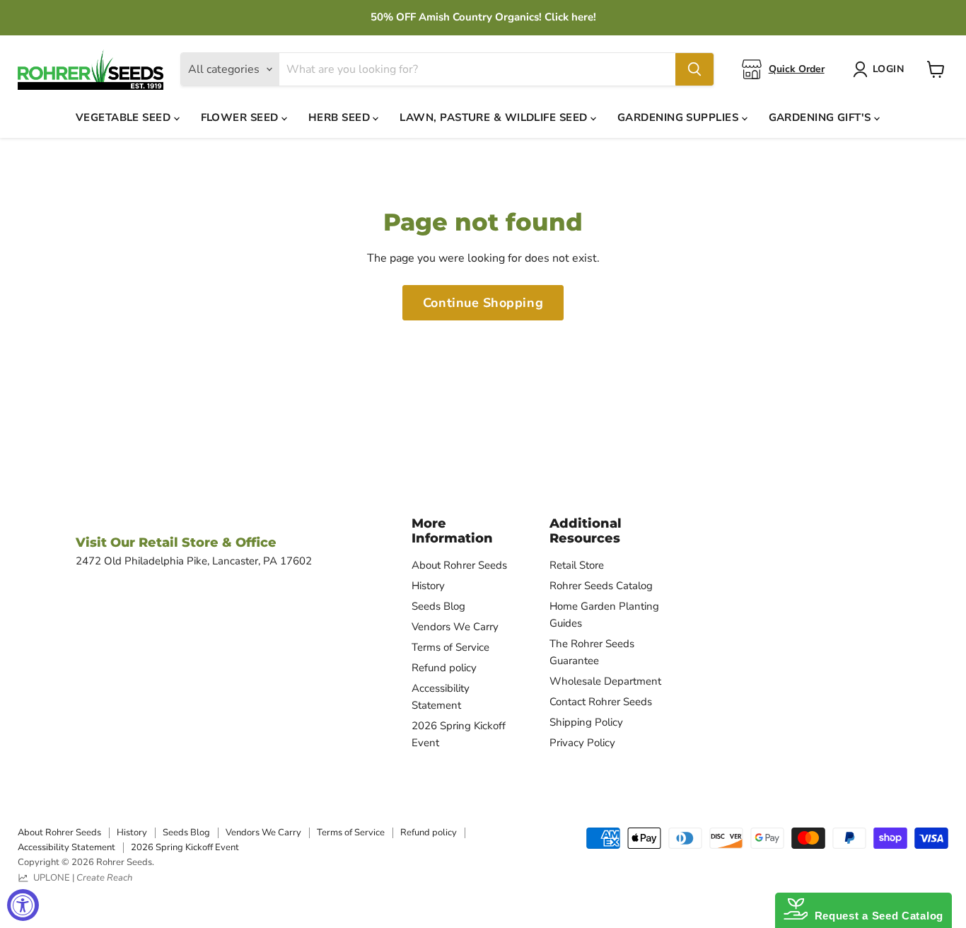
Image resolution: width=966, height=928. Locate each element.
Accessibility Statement (66, 847)
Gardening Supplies (679, 117)
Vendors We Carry (455, 627)
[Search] (694, 69)
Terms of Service (450, 647)
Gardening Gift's (822, 117)
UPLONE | (80, 877)
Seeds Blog (438, 606)
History (428, 586)
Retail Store (576, 565)
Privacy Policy (582, 743)
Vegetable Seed (125, 117)
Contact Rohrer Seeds (600, 702)
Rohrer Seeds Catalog (601, 586)
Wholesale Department (605, 681)
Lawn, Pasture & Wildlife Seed (495, 117)
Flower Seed (241, 117)
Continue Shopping (483, 302)
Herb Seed (340, 117)
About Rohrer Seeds (459, 565)
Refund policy (444, 668)
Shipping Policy (586, 722)
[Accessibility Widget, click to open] (23, 905)
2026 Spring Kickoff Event (185, 847)
